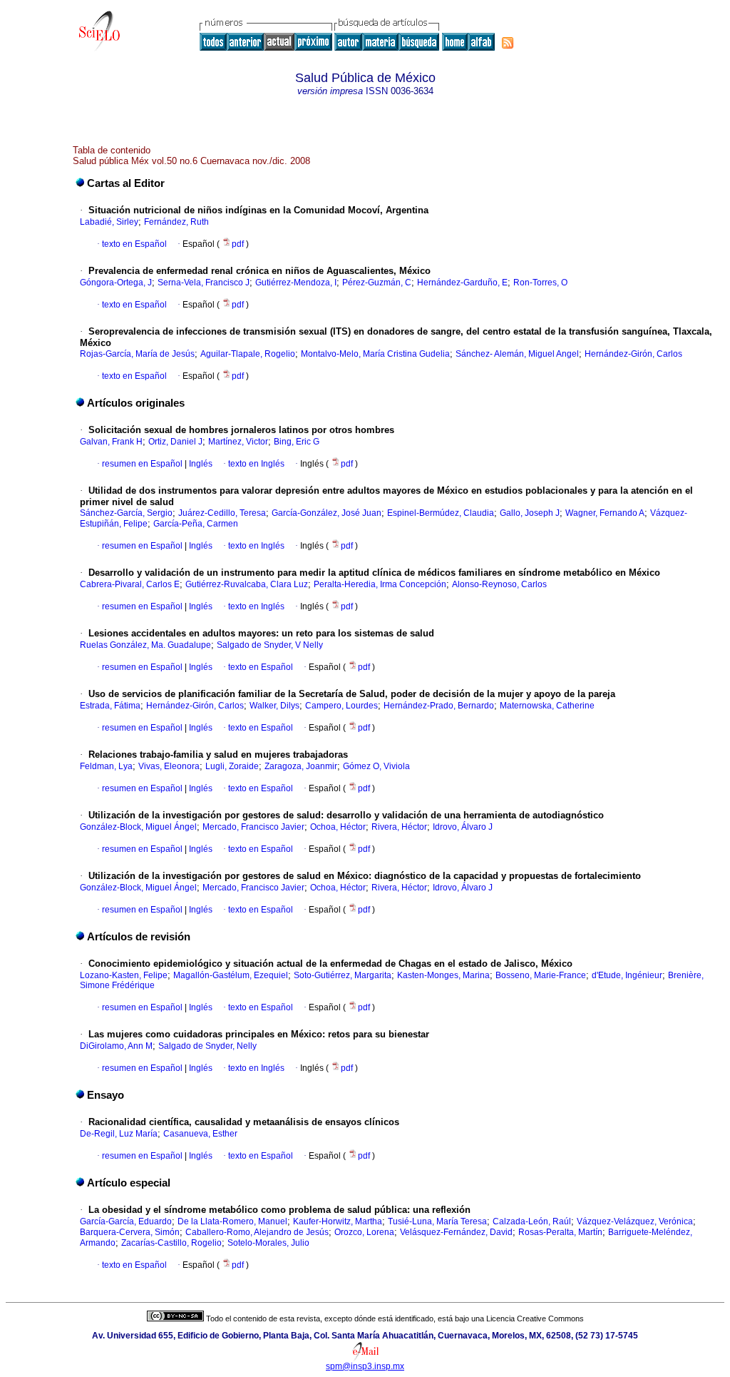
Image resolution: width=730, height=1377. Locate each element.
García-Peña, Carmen (195, 524)
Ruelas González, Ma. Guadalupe (145, 645)
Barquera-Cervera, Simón (130, 1232)
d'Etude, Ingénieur (627, 975)
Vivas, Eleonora (169, 766)
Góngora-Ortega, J (116, 283)
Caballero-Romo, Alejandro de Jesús (257, 1232)
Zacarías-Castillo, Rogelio (171, 1243)
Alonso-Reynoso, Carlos (499, 584)
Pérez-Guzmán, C (376, 283)
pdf (239, 244)
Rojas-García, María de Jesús (137, 354)
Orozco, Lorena (364, 1232)
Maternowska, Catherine (547, 706)
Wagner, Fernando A (604, 513)
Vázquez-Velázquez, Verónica (635, 1221)
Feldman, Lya (106, 766)
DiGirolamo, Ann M (116, 1046)
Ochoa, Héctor (338, 827)
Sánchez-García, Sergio (126, 513)
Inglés (199, 464)
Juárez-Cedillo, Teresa (222, 513)
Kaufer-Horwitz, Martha (337, 1221)
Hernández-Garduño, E (462, 283)
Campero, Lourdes (341, 706)
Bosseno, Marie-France (540, 975)
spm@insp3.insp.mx (365, 1366)
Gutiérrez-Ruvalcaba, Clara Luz (246, 584)
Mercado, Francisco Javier (253, 827)
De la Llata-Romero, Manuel (232, 1221)
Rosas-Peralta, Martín (560, 1232)
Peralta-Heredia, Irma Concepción (380, 584)
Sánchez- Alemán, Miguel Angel (517, 354)
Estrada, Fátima (110, 706)
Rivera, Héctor (399, 827)
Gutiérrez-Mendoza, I (295, 283)
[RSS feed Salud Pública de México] (507, 43)
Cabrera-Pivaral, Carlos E (130, 584)
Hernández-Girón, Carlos (633, 354)
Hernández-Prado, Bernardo (439, 706)
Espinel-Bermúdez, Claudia (440, 513)
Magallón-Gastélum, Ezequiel (230, 975)
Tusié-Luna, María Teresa (437, 1221)
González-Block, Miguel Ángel (138, 827)
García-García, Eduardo (126, 1221)
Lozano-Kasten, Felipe (124, 975)
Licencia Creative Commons (535, 1318)
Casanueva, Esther (200, 1134)
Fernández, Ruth (176, 222)
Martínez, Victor (238, 442)
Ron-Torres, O (540, 283)
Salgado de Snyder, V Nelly (270, 645)
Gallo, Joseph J (530, 513)
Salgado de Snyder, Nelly (207, 1046)
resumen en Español (142, 464)
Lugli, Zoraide (232, 766)
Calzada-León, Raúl (532, 1221)
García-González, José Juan (326, 513)
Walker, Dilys (274, 706)
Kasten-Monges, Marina (443, 975)
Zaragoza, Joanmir (300, 766)
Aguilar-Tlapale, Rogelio (247, 354)
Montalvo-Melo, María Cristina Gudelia (375, 354)
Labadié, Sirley (109, 222)
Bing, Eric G (296, 442)
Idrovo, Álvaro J (463, 827)
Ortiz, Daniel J (175, 442)
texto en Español (134, 244)
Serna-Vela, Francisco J (204, 283)
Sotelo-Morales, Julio (268, 1243)
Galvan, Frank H (111, 442)
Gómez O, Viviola (376, 766)
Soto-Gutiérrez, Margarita (342, 975)
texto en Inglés (256, 464)
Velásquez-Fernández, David (456, 1232)
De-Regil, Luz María (119, 1134)
